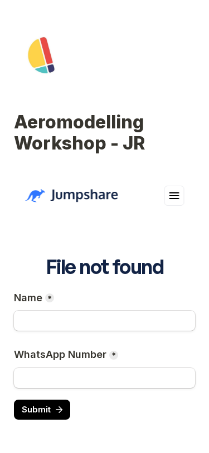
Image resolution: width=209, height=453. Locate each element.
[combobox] (104, 378)
